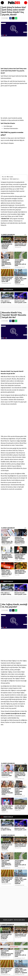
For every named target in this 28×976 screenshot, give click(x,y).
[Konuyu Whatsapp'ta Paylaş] (16, 18)
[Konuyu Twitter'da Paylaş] (13, 18)
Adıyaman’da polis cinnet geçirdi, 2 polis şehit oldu (20, 302)
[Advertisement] (14, 52)
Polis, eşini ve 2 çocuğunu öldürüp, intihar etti (6, 302)
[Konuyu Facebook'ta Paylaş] (10, 18)
